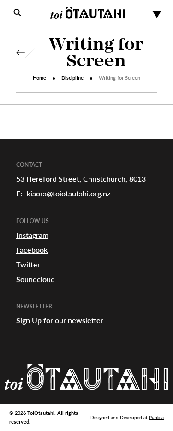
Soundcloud (35, 279)
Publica (156, 417)
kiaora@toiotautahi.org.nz (68, 193)
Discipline (72, 78)
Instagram (32, 234)
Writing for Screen (96, 54)
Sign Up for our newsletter (59, 320)
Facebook (32, 249)
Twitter (28, 264)
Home (39, 78)
